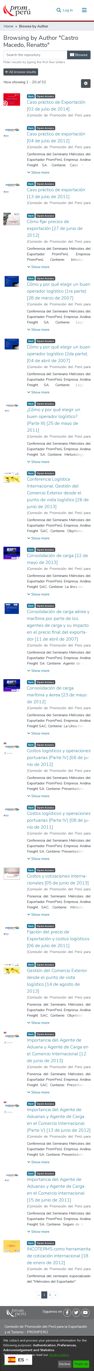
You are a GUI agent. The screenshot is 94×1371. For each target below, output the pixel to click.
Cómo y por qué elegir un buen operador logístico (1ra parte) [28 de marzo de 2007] (58, 291)
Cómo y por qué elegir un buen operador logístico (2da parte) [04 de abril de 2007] (58, 354)
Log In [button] (68, 10)
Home (8, 26)
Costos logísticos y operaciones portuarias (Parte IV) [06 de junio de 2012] (59, 758)
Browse (81, 54)
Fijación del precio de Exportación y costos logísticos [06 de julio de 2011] (58, 939)
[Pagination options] (86, 83)
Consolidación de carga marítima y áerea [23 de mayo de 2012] (57, 695)
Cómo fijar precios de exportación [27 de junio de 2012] (55, 228)
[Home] (17, 10)
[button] (38, 172)
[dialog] (47, 1353)
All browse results (22, 72)
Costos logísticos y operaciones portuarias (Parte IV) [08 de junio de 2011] (59, 820)
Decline (64, 1364)
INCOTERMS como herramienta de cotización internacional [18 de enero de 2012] (59, 1256)
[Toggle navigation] (84, 10)
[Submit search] (59, 10)
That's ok (81, 1364)
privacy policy (58, 1355)
